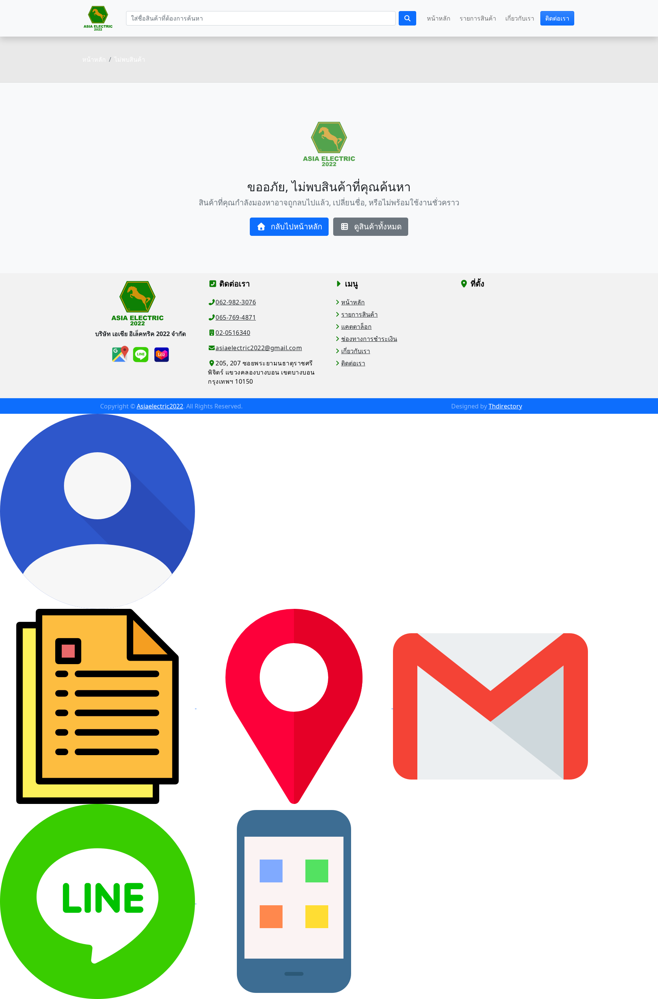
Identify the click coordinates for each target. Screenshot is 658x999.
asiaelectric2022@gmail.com (259, 348)
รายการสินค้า (478, 18)
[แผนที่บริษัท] (294, 706)
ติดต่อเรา (557, 18)
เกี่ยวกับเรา (519, 18)
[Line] (98, 901)
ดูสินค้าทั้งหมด (377, 226)
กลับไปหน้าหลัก (295, 226)
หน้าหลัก (438, 18)
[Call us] (293, 901)
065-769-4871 (236, 317)
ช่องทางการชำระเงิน (369, 339)
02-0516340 (233, 332)
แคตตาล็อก (356, 326)
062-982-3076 (236, 302)
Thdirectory (505, 406)
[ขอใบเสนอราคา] (98, 706)
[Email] (490, 706)
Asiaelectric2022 (160, 406)
